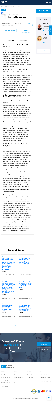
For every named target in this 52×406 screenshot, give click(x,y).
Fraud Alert (29, 380)
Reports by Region (5, 380)
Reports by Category (5, 377)
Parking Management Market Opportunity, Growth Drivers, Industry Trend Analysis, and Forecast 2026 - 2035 (25, 307)
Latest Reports (4, 386)
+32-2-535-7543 (47, 381)
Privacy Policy (18, 401)
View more (17, 326)
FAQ (15, 382)
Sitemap (34, 401)
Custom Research (18, 380)
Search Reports (4, 374)
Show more (17, 237)
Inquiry (43, 50)
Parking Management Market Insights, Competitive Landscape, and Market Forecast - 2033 (8, 307)
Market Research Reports (9, 6)
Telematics (4, 9)
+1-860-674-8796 (46, 375)
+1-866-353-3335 (44, 349)
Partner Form (30, 377)
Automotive (18, 6)
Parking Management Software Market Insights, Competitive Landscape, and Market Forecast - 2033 (25, 284)
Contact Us (44, 344)
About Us (16, 385)
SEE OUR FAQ (43, 47)
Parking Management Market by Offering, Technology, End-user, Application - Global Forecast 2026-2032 (24, 261)
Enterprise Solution (18, 377)
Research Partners (18, 374)
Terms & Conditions (27, 401)
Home (2, 6)
